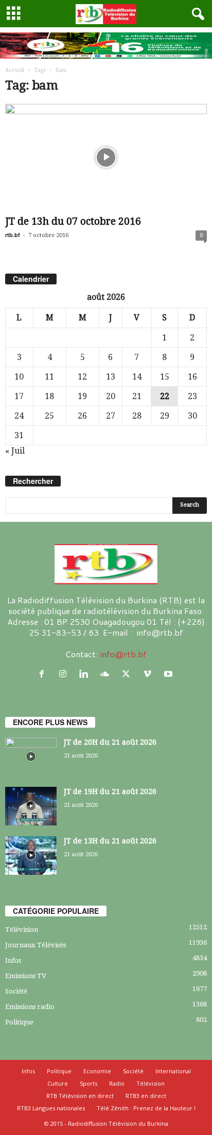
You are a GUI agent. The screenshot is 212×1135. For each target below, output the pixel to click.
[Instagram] (65, 674)
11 (49, 377)
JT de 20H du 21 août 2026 (110, 742)
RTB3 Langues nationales (51, 1108)
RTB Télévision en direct (80, 1096)
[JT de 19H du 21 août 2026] (31, 806)
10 (19, 377)
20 (110, 396)
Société (16, 991)
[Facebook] (44, 674)
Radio (117, 1083)
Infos (13, 960)
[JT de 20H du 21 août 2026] (31, 756)
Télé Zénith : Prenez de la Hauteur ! (146, 1108)
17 (19, 396)
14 (137, 377)
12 (82, 377)
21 (137, 396)
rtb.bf (12, 235)
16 (192, 377)
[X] (128, 674)
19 (82, 396)
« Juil (15, 451)
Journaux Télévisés (35, 945)
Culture (57, 1083)
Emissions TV (25, 976)
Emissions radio (30, 1007)
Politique (19, 1022)
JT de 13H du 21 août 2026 (110, 841)
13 (110, 377)
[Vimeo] (149, 674)
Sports (88, 1083)
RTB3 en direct (146, 1096)
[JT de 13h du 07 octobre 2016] (106, 157)
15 (164, 377)
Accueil (14, 70)
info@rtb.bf (123, 654)
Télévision (21, 929)
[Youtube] (169, 674)
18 (49, 396)
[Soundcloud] (107, 674)
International (173, 1071)
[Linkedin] (86, 674)
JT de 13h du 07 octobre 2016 (73, 221)
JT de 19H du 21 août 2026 (110, 791)
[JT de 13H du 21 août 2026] (31, 855)
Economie (97, 1071)
